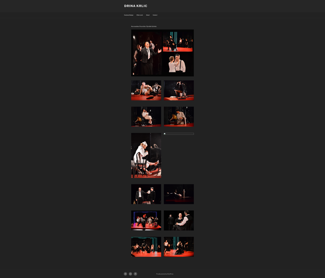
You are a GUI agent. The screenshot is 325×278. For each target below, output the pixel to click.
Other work (140, 15)
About (148, 15)
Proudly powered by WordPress (164, 274)
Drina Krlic (135, 6)
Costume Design (128, 15)
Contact (155, 15)
